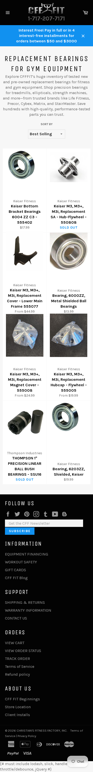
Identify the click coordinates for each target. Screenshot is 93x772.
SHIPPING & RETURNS (25, 602)
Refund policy (17, 674)
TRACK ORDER (17, 658)
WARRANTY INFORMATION (28, 610)
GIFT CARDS (15, 570)
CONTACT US (16, 618)
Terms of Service (19, 666)
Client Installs (17, 714)
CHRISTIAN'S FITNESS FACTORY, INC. (42, 730)
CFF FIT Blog (16, 577)
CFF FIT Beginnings (22, 699)
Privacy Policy (27, 736)
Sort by (47, 124)
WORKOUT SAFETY (21, 562)
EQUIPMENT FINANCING (26, 554)
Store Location (18, 707)
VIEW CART (14, 642)
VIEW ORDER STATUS (23, 650)
